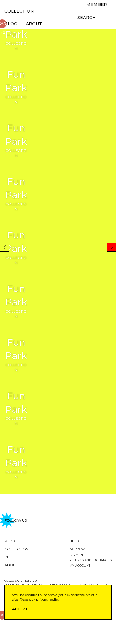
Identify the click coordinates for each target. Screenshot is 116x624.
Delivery (77, 549)
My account (79, 565)
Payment (76, 555)
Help (74, 541)
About (34, 23)
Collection (19, 11)
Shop (9, 541)
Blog (10, 23)
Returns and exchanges (90, 560)
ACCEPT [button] (20, 609)
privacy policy (48, 599)
